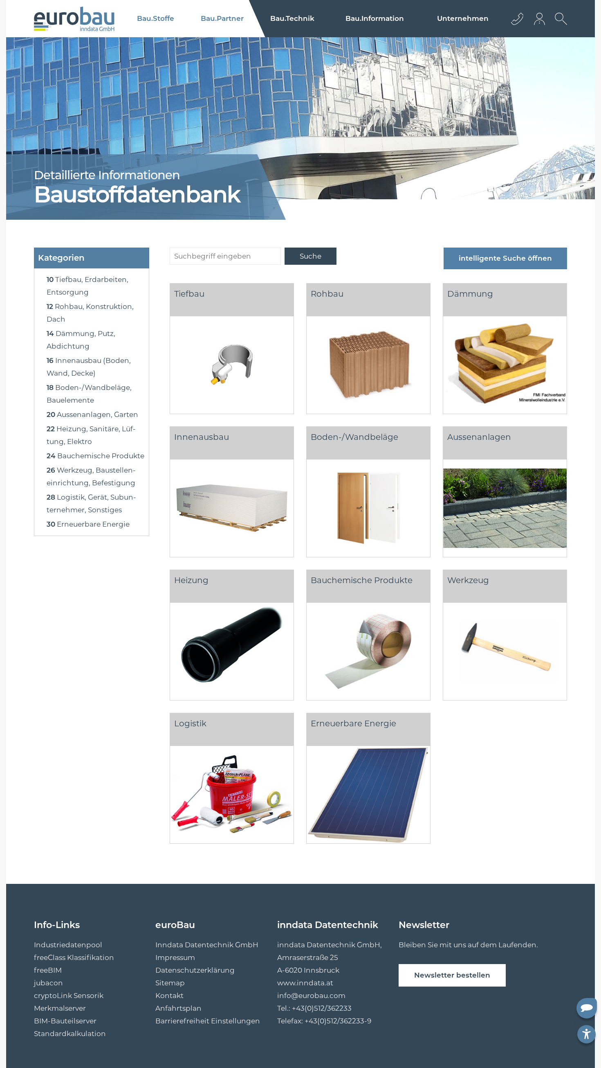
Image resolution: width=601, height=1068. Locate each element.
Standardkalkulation (70, 1034)
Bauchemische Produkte (95, 456)
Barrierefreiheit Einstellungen (207, 1021)
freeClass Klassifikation (74, 957)
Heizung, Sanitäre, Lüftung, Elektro (91, 435)
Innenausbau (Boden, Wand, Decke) (89, 366)
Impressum (175, 957)
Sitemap (170, 983)
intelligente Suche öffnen (505, 258)
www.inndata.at (305, 983)
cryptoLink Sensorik (68, 995)
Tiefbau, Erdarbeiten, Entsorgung (87, 285)
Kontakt (169, 995)
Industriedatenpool (68, 945)
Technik (292, 18)
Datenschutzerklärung (195, 970)
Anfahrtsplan (178, 1008)
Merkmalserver (60, 1008)
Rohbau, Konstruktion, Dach (90, 312)
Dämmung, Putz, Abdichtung (81, 339)
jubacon (48, 983)
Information (374, 18)
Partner (222, 18)
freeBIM (48, 970)
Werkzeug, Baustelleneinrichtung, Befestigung (91, 476)
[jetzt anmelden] (540, 18)
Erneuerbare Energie (88, 524)
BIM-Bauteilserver (65, 1021)
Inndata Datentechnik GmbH (206, 945)
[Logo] (74, 19)
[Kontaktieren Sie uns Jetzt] (517, 18)
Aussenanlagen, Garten (92, 414)
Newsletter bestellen (452, 975)
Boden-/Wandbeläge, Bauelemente (89, 393)
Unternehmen (463, 18)
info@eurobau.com (311, 995)
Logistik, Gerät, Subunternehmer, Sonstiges (91, 503)
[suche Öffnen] (559, 25)
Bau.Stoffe (155, 18)
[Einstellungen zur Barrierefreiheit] (586, 1034)
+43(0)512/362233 (322, 1008)
